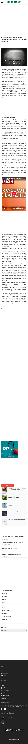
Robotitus (4, 613)
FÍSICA (3, 602)
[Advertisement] (14, 21)
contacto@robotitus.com (18, 706)
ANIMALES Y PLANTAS (7, 590)
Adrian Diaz (10, 43)
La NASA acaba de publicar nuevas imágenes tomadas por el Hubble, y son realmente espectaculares (14, 553)
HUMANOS (4, 607)
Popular (7, 485)
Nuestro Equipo (4, 673)
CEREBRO (4, 596)
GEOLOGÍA (4, 605)
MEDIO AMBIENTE (6, 610)
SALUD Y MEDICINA (6, 616)
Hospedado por (11, 739)
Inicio (2, 670)
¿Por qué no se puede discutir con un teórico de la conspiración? (13, 537)
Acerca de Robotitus (6, 672)
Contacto (3, 677)
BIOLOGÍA (4, 593)
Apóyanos (3, 675)
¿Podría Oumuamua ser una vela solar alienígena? (12, 542)
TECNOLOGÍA (5, 622)
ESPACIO (5, 308)
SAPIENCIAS (5, 619)
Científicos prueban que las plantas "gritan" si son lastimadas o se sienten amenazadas (13, 547)
